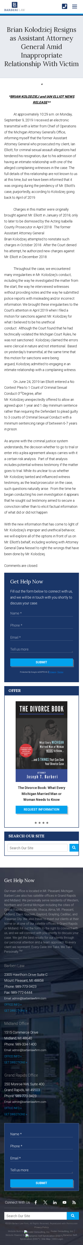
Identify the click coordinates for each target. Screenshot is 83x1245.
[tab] (36, 823)
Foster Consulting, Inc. (62, 1231)
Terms (60, 672)
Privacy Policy (41, 1227)
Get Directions (14, 1010)
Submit (41, 662)
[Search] (74, 848)
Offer (14, 690)
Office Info (12, 1004)
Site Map (46, 1239)
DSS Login (58, 1239)
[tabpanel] (42, 757)
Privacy (52, 672)
